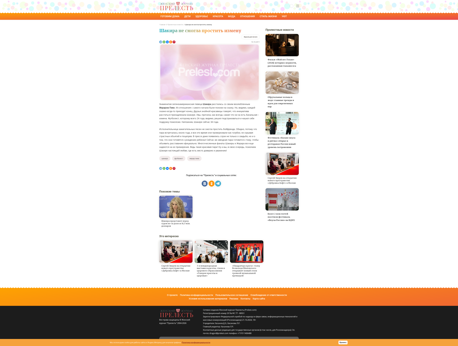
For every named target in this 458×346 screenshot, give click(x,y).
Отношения (247, 16)
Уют (284, 16)
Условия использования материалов (208, 298)
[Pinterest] (174, 42)
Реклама (233, 298)
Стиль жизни (268, 16)
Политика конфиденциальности (196, 295)
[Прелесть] (176, 2)
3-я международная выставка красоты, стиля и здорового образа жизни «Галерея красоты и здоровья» (211, 271)
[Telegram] (160, 42)
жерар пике (194, 158)
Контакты (245, 298)
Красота (218, 16)
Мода (232, 16)
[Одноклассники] (170, 42)
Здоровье (201, 16)
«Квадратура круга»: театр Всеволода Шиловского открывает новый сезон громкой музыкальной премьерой (246, 271)
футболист (178, 158)
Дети (187, 16)
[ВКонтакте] (167, 42)
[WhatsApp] (164, 42)
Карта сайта (259, 298)
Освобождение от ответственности (268, 295)
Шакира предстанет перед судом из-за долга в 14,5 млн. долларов (175, 223)
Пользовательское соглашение (231, 295)
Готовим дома (170, 16)
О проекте (172, 295)
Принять (343, 342)
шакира (165, 158)
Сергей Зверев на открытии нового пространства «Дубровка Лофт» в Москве (175, 268)
